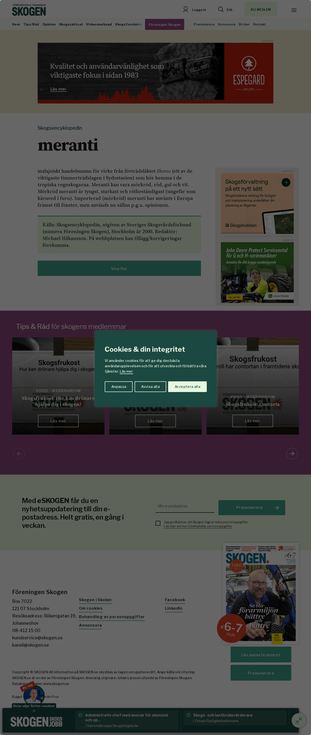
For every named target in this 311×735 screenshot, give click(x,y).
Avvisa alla (150, 387)
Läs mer (126, 371)
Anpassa (118, 387)
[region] (155, 367)
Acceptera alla (187, 387)
